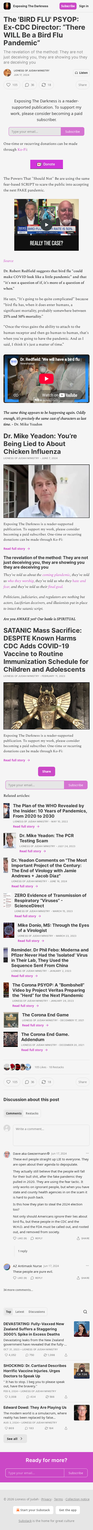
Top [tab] (8, 1312)
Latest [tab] (19, 1312)
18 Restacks (56, 1067)
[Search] (85, 1311)
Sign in (84, 6)
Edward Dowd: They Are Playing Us (35, 1407)
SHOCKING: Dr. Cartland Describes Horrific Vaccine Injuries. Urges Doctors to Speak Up (34, 1370)
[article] (46, 1339)
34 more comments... (18, 1290)
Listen (83, 73)
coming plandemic (56, 575)
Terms (58, 1499)
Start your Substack (35, 1510)
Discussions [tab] (37, 1312)
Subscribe (68, 6)
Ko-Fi (22, 149)
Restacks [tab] (32, 1113)
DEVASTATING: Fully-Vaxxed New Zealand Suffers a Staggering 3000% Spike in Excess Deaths (33, 1329)
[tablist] (22, 1113)
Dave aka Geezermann (29, 1153)
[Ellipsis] (87, 1153)
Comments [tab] (13, 1113)
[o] (46, 225)
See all (12, 1438)
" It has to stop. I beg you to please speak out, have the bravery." (34, 1384)
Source (8, 261)
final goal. (55, 587)
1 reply (22, 1251)
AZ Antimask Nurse (27, 1266)
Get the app (68, 1510)
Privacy (46, 1499)
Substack (25, 1521)
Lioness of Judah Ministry (32, 70)
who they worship (21, 581)
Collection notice (78, 1499)
